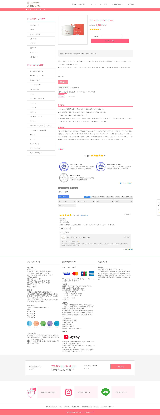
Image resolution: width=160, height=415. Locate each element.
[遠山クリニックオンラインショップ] (33, 4)
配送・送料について (65, 406)
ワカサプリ (33, 107)
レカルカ (32, 94)
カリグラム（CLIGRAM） (37, 76)
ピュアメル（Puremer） (37, 98)
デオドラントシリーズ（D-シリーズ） (41, 125)
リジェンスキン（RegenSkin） (39, 130)
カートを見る (104, 4)
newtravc (33, 103)
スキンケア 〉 (34, 25)
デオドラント (34, 52)
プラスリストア (34, 144)
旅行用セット (34, 57)
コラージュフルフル (36, 116)
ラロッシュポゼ (34, 89)
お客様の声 (131, 4)
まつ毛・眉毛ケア (35, 34)
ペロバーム (33, 112)
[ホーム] (26, 9)
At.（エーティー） (35, 80)
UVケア (32, 30)
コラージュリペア (35, 148)
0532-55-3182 (66, 366)
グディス (32, 121)
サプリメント (34, 39)
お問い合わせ (121, 367)
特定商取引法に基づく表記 (91, 406)
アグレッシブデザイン (36, 153)
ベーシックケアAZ (35, 85)
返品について (77, 406)
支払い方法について (52, 406)
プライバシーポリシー (107, 406)
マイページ (92, 4)
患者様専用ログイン (118, 4)
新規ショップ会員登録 (78, 4)
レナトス (32, 139)
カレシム (32, 135)
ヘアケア (32, 43)
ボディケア (33, 48)
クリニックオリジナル (36, 71)
